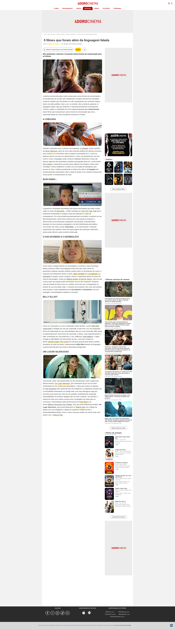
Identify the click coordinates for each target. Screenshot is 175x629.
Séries (96, 8)
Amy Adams (47, 164)
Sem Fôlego (67, 404)
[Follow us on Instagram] (57, 613)
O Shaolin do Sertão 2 (121, 462)
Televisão (106, 8)
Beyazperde (122, 614)
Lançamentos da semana (118, 517)
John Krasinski (50, 389)
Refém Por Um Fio (120, 501)
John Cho (84, 211)
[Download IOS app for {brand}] (84, 612)
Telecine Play (80, 407)
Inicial (45, 34)
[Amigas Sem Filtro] (109, 455)
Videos (78, 8)
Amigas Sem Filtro (120, 449)
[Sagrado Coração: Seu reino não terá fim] (109, 481)
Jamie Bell (47, 329)
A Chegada (84, 148)
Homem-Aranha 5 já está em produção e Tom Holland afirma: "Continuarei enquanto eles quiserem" (117, 396)
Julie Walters (87, 336)
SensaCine (108, 614)
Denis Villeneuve (51, 151)
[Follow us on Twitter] (52, 613)
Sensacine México (115, 616)
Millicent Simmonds (55, 404)
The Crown (64, 342)
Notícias (88, 8)
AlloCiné (108, 612)
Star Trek (92, 211)
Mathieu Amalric (72, 279)
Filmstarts (121, 612)
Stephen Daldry (53, 342)
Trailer (116, 444)
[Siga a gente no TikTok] (62, 613)
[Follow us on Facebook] (47, 613)
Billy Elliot (95, 326)
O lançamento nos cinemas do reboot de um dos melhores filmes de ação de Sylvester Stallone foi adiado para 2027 (117, 300)
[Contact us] (67, 613)
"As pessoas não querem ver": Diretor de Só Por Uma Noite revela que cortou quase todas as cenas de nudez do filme (118, 373)
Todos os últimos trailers (118, 189)
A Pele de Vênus (85, 279)
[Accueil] (87, 3)
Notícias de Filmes (60, 34)
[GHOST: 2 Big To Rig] (109, 494)
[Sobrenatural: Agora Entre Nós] (109, 442)
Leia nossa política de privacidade (122, 625)
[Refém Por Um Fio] (109, 507)
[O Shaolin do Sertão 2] (109, 468)
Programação (67, 8)
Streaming (117, 8)
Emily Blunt (83, 402)
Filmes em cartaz (51, 34)
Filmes (56, 8)
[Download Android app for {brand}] (90, 612)
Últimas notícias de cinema (118, 428)
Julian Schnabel (78, 274)
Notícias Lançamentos (71, 34)
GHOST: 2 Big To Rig (121, 488)
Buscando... (61, 211)
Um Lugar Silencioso (62, 383)
